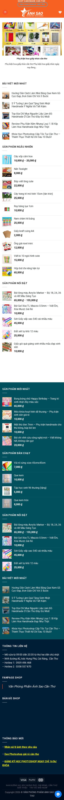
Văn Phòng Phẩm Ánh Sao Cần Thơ (31, 686)
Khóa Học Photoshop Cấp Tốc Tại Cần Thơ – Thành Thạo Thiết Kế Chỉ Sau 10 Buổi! (36, 135)
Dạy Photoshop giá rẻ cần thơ (22, 754)
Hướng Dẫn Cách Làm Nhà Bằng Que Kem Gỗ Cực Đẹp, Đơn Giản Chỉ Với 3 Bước (36, 95)
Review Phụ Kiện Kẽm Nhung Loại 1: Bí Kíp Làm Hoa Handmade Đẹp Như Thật (35, 125)
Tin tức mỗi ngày (39, 788)
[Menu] (5, 12)
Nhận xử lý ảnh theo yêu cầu (21, 747)
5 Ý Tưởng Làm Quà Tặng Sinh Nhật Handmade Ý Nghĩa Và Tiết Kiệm (31, 105)
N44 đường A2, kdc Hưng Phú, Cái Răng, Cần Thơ (31, 785)
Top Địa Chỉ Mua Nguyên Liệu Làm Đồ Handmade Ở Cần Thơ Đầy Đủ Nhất (32, 115)
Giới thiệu (22, 788)
